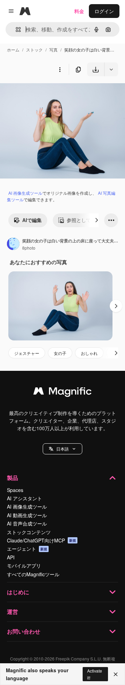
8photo (28, 248)
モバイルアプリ (24, 565)
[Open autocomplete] (15, 29)
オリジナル (48, 92)
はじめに (18, 592)
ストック (34, 49)
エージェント (27, 548)
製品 (12, 478)
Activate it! (94, 674)
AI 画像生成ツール (25, 193)
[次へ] (96, 220)
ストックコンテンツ (29, 532)
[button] (62, 448)
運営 (12, 612)
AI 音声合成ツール (27, 523)
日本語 (62, 449)
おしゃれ (89, 353)
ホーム (13, 49)
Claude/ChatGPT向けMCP (41, 540)
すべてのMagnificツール (33, 574)
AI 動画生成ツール (27, 515)
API (11, 557)
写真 (53, 49)
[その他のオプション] (60, 69)
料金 (79, 11)
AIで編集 (32, 219)
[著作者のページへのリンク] (13, 244)
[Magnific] (62, 392)
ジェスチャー (26, 353)
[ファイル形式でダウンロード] (111, 69)
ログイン (104, 11)
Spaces (15, 489)
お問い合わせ (23, 631)
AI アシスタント (24, 498)
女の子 (60, 353)
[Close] (115, 674)
